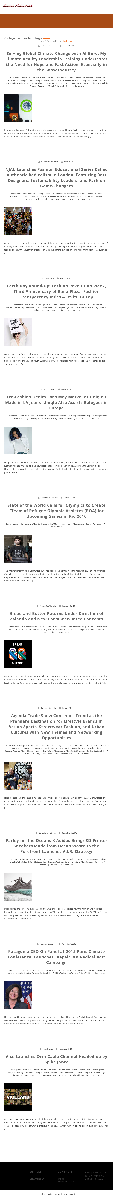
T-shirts (33, 86)
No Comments (78, 86)
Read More (56, 146)
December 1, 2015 (68, 944)
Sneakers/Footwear (96, 80)
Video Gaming (83, 1075)
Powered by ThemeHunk (64, 1194)
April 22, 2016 (65, 278)
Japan (77, 415)
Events (70, 77)
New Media (62, 80)
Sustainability (102, 83)
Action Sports (13, 77)
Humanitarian (14, 80)
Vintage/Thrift (61, 86)
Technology (42, 86)
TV (105, 524)
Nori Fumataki (49, 389)
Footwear (101, 77)
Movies (54, 1072)
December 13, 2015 (69, 833)
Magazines (25, 80)
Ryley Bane (49, 278)
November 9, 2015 (66, 1049)
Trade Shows (90, 629)
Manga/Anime (24, 1072)
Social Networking (25, 83)
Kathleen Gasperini (49, 46)
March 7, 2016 (66, 389)
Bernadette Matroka (49, 162)
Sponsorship (56, 83)
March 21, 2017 (69, 46)
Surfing (93, 83)
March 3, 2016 (69, 497)
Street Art (74, 83)
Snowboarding (11, 83)
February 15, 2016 (69, 606)
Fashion (92, 77)
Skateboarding (80, 80)
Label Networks (45, 1194)
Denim (47, 193)
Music (53, 80)
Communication (38, 77)
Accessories (16, 193)
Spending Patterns (42, 83)
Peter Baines (47, 1049)
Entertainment (60, 77)
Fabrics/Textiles (81, 77)
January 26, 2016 (68, 708)
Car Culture (25, 77)
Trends (52, 86)
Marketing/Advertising (40, 80)
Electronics (74, 745)
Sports (65, 83)
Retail (70, 80)
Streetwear (83, 83)
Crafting (49, 77)
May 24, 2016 (69, 162)
